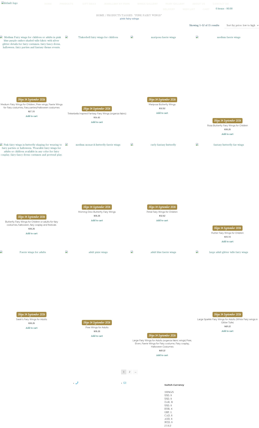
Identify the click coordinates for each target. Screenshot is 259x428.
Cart (206, 9)
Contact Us (221, 4)
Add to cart (31, 116)
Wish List (189, 9)
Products (66, 4)
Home (48, 4)
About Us (198, 4)
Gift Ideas (89, 4)
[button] (67, 3)
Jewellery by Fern (117, 4)
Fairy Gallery (175, 4)
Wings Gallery (147, 4)
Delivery (169, 9)
